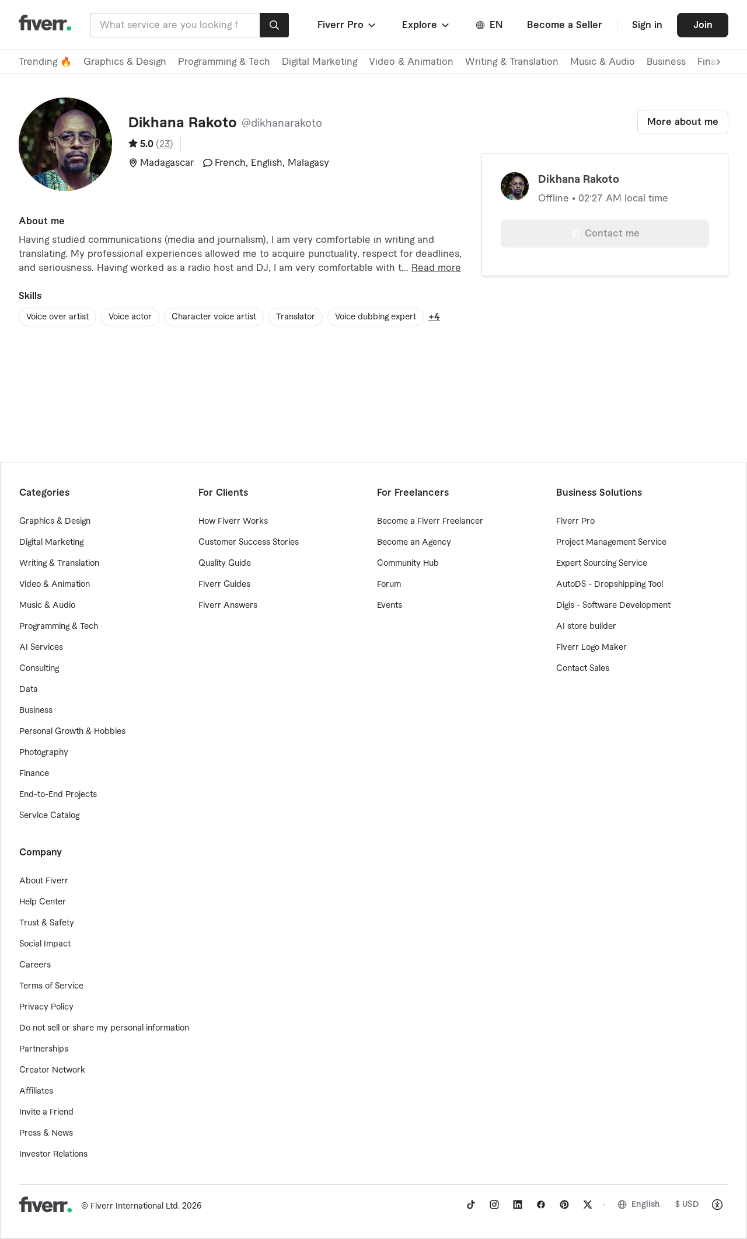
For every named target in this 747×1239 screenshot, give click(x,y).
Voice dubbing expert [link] (375, 317)
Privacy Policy (46, 1007)
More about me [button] (682, 122)
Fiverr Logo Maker (591, 647)
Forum (389, 584)
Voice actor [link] (130, 317)
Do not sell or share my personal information (104, 1028)
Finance (34, 774)
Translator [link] (295, 317)
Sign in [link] (647, 25)
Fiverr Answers (227, 605)
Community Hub (408, 563)
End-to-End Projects (58, 795)
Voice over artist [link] (57, 317)
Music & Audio (602, 62)
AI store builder (586, 626)
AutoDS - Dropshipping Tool (609, 584)
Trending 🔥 (45, 62)
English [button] (645, 1204)
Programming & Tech (224, 62)
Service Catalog (49, 816)
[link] (470, 1204)
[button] (348, 25)
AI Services (41, 647)
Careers (35, 965)
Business (666, 62)
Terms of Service (51, 986)
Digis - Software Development (613, 605)
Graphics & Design (124, 62)
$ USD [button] (687, 1204)
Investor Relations (53, 1154)
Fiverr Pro (575, 521)
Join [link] (703, 25)
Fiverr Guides (224, 584)
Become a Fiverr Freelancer (430, 521)
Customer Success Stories (248, 542)
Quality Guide (224, 563)
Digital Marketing (319, 62)
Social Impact (45, 944)
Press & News (46, 1133)
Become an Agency (414, 542)
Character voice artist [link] (214, 317)
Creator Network (52, 1070)
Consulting (39, 668)
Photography (43, 753)
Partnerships (43, 1049)
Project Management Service (611, 542)
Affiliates (36, 1091)
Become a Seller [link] (564, 25)
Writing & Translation (511, 62)
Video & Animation (411, 62)
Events (389, 605)
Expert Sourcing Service (601, 563)
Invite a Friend (46, 1112)
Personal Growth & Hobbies (72, 732)
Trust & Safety (46, 923)
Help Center (42, 902)
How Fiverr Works (233, 521)
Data (28, 689)
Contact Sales (582, 668)
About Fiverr (43, 881)
